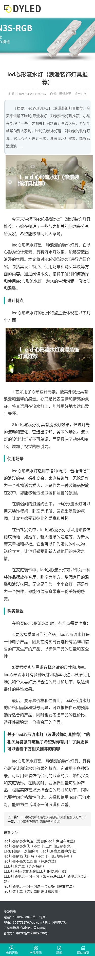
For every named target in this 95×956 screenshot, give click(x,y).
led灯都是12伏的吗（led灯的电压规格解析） (39, 856)
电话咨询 (12, 952)
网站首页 (83, 952)
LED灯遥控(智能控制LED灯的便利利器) (35, 871)
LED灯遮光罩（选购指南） (25, 866)
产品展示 (36, 952)
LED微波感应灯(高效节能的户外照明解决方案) (51, 817)
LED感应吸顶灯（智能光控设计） (39, 821)
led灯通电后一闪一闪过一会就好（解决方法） (40, 886)
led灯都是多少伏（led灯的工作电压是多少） (39, 845)
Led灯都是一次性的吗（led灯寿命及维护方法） (41, 850)
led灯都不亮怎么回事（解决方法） (31, 861)
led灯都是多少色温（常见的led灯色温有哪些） (40, 840)
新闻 (59, 952)
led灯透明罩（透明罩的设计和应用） (33, 891)
